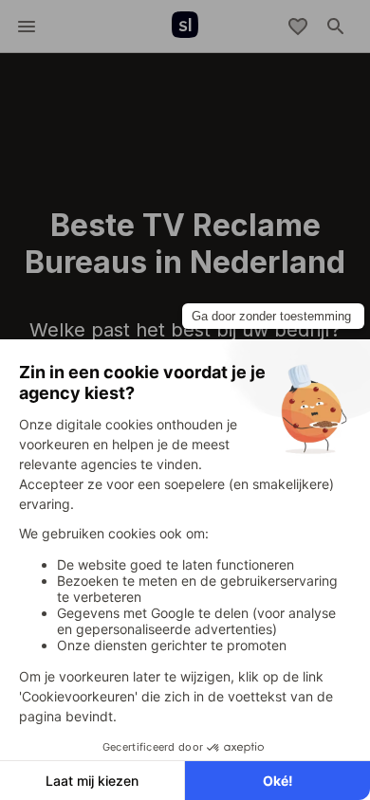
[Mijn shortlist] (298, 26)
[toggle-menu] (26, 26)
